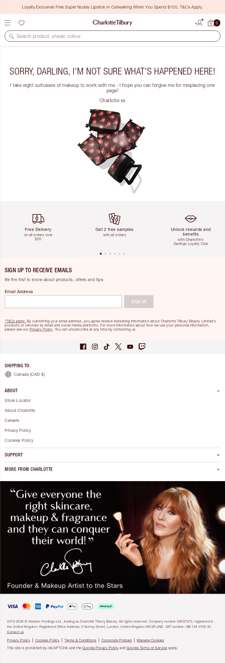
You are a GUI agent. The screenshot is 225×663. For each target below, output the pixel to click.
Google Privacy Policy (100, 648)
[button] (11, 36)
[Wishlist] (21, 23)
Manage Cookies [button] (150, 640)
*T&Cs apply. (15, 321)
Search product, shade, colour (49, 36)
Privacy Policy (41, 329)
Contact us (15, 632)
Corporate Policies (116, 640)
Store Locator (18, 400)
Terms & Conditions (80, 640)
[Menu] (7, 22)
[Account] (199, 22)
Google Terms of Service (147, 648)
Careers (12, 420)
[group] (40, 226)
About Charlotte (20, 410)
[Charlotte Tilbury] (112, 23)
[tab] (101, 254)
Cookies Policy (19, 440)
